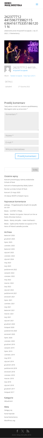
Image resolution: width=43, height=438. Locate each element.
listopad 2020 (9, 327)
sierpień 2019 (9, 348)
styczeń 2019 (9, 361)
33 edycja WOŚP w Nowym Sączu (16, 196)
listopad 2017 (9, 392)
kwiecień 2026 (9, 235)
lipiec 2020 (8, 338)
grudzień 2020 (9, 324)
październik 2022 (10, 269)
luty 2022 (7, 286)
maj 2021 (7, 307)
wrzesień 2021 (9, 297)
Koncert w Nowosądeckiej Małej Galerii (18, 185)
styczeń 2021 (9, 321)
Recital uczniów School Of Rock (15, 189)
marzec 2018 (9, 378)
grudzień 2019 (9, 344)
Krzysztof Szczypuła (24, 31)
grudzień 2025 (9, 239)
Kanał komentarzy (11, 417)
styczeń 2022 (9, 290)
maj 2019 (7, 358)
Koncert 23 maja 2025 (12, 192)
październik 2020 (10, 331)
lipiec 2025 (8, 242)
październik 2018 (10, 368)
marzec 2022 (9, 283)
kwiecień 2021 (9, 310)
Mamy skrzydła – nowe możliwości (22, 220)
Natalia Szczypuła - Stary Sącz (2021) (22, 76)
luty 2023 (7, 266)
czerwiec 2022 (9, 276)
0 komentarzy (15, 33)
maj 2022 (7, 280)
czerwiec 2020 (9, 341)
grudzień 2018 (9, 365)
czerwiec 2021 (9, 304)
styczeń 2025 (9, 252)
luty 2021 (7, 317)
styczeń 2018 (9, 385)
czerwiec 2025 (9, 246)
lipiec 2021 (8, 300)
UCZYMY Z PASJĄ (16, 211)
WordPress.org (9, 420)
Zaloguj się (8, 410)
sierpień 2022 (9, 273)
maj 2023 (7, 263)
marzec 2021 (9, 314)
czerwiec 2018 (9, 375)
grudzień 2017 (9, 389)
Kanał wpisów (9, 414)
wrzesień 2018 (9, 372)
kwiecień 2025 (9, 249)
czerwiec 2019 (9, 355)
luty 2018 (7, 382)
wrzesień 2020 (9, 334)
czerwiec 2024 (9, 256)
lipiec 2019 (8, 351)
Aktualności (8, 401)
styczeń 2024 (9, 259)
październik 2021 (10, 293)
